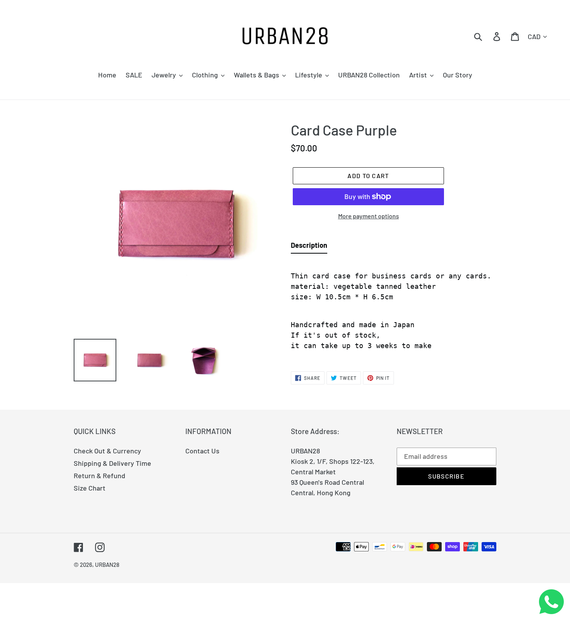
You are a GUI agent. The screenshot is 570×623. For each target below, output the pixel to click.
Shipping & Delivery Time (112, 463)
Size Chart (89, 488)
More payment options (368, 216)
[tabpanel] (393, 308)
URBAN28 (107, 564)
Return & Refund (99, 475)
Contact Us (202, 450)
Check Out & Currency (107, 450)
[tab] (309, 247)
